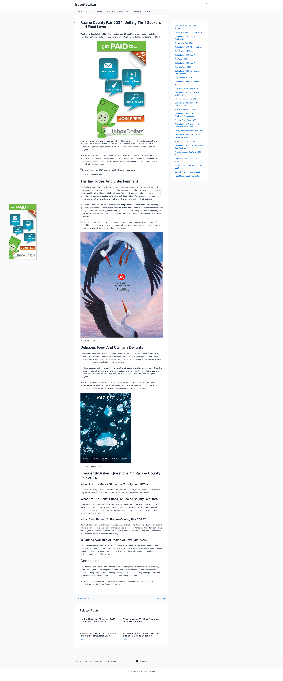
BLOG (87, 11)
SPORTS (109, 11)
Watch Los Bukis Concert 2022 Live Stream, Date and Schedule (141, 634)
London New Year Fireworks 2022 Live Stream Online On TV (97, 620)
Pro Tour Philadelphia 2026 (186, 88)
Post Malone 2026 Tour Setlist (187, 176)
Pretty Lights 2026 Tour (185, 141)
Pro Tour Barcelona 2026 (185, 109)
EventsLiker (85, 4)
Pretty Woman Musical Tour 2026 (189, 131)
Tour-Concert (124, 11)
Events (136, 11)
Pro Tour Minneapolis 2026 (186, 99)
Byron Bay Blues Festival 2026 (187, 172)
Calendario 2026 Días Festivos (188, 55)
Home (79, 11)
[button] (207, 4)
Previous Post (82, 599)
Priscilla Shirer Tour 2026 (185, 120)
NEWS (147, 11)
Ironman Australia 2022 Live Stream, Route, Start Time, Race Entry (99, 634)
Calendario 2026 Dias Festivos (188, 63)
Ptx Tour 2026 (181, 59)
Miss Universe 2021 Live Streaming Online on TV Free (141, 620)
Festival (99, 11)
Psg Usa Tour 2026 (183, 67)
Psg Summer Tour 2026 (185, 77)
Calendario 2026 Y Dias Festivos (188, 47)
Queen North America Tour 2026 (188, 32)
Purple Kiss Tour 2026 (184, 43)
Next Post (162, 599)
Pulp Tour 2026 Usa (183, 51)
